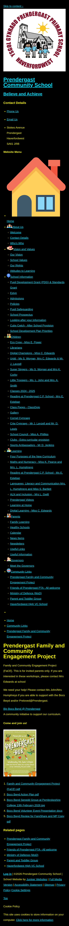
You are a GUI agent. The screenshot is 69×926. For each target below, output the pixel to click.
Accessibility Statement (28, 884)
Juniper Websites (36, 879)
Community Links (17, 625)
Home (10, 620)
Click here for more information (34, 919)
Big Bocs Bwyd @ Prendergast (21, 708)
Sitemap (49, 884)
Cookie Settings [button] (20, 890)
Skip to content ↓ (13, 6)
